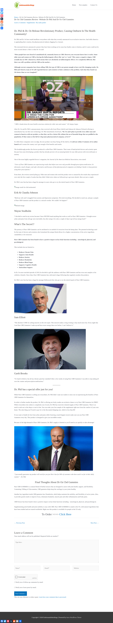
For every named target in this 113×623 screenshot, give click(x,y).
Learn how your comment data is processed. (52, 597)
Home (74, 5)
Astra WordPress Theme (73, 617)
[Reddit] (1, 21)
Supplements (31, 22)
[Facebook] (1, 9)
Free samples (83, 5)
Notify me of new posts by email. (26, 587)
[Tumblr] (1, 18)
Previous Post (19, 523)
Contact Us (93, 5)
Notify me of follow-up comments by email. (29, 582)
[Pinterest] (1, 15)
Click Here (65, 514)
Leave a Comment (20, 22)
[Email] (1, 25)
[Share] (1, 28)
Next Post (95, 523)
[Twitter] (1, 12)
